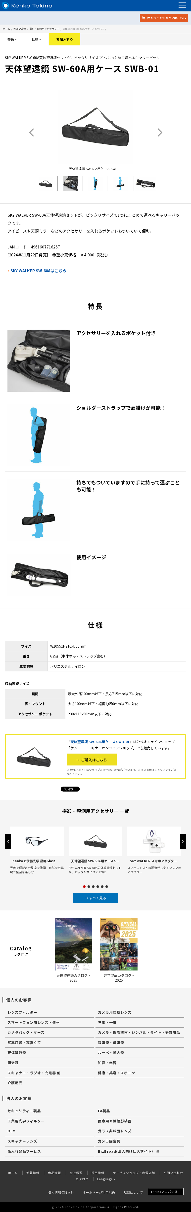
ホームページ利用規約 (99, 1192)
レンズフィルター (22, 1012)
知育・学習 (107, 1062)
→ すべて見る (95, 897)
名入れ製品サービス (24, 1151)
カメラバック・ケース (26, 1032)
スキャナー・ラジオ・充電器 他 (34, 1072)
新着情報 (32, 1173)
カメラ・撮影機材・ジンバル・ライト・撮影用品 (139, 1032)
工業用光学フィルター (26, 1120)
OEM (11, 1130)
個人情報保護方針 (61, 1192)
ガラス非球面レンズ (115, 1130)
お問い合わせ (173, 1173)
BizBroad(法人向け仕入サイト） (126, 1151)
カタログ (82, 1179)
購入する (66, 39)
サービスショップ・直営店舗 (134, 1173)
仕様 (35, 39)
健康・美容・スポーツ (116, 1072)
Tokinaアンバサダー (166, 1191)
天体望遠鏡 (19, 29)
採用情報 (97, 1173)
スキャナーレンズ (22, 1141)
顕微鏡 (13, 1062)
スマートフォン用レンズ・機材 (33, 1022)
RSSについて (133, 1192)
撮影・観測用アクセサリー (44, 29)
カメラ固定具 (109, 1141)
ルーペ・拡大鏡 (111, 1052)
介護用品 (14, 1082)
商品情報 (54, 1173)
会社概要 (76, 1173)
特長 (11, 39)
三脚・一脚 (107, 1022)
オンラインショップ (166, 18)
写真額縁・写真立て (24, 1042)
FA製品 (104, 1110)
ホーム (6, 29)
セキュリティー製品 (24, 1110)
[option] (46, 183)
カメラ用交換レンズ (115, 1012)
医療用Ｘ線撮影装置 (115, 1120)
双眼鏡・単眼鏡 (111, 1042)
